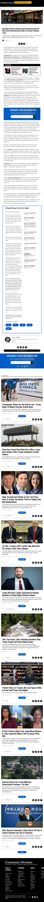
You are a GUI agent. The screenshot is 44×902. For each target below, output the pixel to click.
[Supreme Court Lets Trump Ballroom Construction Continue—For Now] (22, 767)
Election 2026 (21, 886)
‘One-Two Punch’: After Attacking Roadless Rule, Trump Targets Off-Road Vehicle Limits (21, 640)
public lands (7, 657)
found (9, 149)
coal (33, 163)
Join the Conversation (22, 350)
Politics (7, 886)
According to (7, 55)
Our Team (32, 873)
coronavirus (10, 7)
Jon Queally (4, 413)
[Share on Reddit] (24, 44)
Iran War (7, 846)
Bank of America (8, 57)
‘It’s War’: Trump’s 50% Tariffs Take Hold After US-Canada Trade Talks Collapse (21, 547)
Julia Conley (6, 40)
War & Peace (8, 891)
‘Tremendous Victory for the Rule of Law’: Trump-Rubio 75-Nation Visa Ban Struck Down (21, 405)
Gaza (19, 878)
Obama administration (14, 177)
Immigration (21, 873)
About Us (33, 871)
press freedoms (8, 515)
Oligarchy (20, 871)
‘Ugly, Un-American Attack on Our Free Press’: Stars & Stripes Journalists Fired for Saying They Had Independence (21, 499)
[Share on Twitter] (19, 44)
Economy (7, 879)
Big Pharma (21, 876)
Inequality (20, 874)
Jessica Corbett (5, 651)
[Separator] (26, 44)
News (6, 7)
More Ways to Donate (33, 885)
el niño (6, 700)
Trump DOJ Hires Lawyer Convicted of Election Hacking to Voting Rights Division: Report (20, 594)
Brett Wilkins (4, 603)
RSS (42, 878)
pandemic (6, 95)
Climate (7, 878)
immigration (7, 419)
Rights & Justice (7, 888)
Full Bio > (14, 341)
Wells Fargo (16, 57)
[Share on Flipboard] (22, 44)
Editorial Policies (33, 876)
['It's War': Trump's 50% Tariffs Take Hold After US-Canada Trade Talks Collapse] (22, 531)
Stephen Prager (5, 840)
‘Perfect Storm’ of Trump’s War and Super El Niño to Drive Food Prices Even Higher (22, 689)
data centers (7, 466)
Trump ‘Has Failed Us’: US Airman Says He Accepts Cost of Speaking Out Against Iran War (33, 71)
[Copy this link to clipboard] (26, 347)
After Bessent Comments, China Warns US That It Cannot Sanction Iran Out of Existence (22, 831)
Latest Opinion (7, 875)
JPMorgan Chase (26, 57)
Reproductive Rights (21, 880)
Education (8, 881)
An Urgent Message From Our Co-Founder (17, 208)
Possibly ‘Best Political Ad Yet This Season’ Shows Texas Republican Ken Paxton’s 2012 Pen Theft (16, 71)
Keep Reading (22, 463)
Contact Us (33, 888)
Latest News (8, 873)
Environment (8, 883)
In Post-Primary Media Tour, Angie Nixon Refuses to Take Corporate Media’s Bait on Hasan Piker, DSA (21, 733)
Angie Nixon (7, 751)
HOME (2, 7)
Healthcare (8, 884)
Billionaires (21, 884)
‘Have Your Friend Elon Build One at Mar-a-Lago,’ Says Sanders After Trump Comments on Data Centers (21, 452)
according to (19, 79)
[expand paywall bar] (43, 1)
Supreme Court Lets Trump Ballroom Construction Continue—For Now (16, 783)
